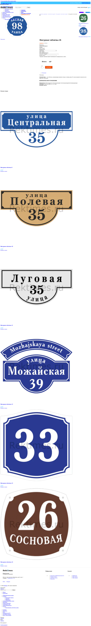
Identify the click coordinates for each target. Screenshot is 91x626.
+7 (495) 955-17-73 (5, 3)
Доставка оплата (53, 577)
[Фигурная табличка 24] (36, 559)
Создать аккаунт (3, 624)
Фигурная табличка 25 (83, 23)
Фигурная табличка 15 (6, 404)
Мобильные (7, 11)
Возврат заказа (53, 576)
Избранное (74, 575)
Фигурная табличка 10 (6, 246)
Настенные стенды (9, 597)
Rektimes (5, 585)
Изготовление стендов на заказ (11, 19)
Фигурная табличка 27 (84, 36)
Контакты (52, 579)
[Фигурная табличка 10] (36, 243)
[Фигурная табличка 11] (36, 322)
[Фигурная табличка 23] (36, 480)
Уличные (7, 10)
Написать (81, 12)
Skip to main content (12, 1)
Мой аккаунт (75, 577)
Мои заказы (74, 576)
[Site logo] (6, 9)
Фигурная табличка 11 (6, 325)
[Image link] (8, 571)
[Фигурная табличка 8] (36, 165)
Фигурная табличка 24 (6, 562)
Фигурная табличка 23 (6, 483)
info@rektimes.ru (86, 2)
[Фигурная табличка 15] (36, 401)
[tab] (44, 72)
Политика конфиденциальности (57, 575)
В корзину (48, 67)
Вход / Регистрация (7, 615)
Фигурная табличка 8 (6, 167)
